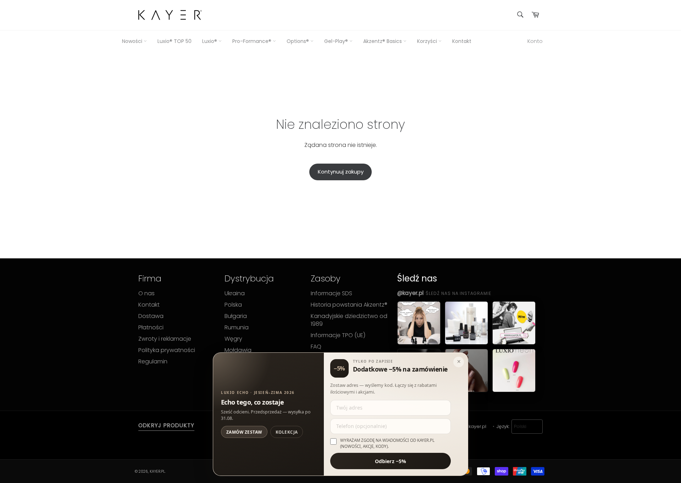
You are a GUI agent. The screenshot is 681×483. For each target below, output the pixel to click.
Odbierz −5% (390, 460)
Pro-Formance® (252, 41)
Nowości (133, 41)
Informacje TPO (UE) (338, 335)
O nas (146, 293)
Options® (298, 41)
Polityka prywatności (166, 350)
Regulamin (152, 362)
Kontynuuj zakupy (341, 171)
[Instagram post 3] (514, 323)
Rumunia (237, 327)
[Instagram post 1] (419, 323)
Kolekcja (287, 432)
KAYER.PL (157, 471)
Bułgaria (236, 316)
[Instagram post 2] (466, 323)
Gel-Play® (336, 41)
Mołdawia (238, 350)
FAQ (316, 347)
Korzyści (427, 41)
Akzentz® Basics (383, 41)
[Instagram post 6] (514, 370)
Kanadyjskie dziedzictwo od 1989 (349, 320)
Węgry (233, 339)
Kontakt (461, 41)
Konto (535, 41)
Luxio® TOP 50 (174, 41)
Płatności (151, 327)
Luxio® (210, 41)
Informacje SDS (331, 293)
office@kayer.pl (468, 426)
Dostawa (151, 316)
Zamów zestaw (244, 432)
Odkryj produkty (166, 425)
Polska (233, 305)
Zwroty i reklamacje (164, 339)
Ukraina (235, 293)
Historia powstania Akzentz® (349, 305)
